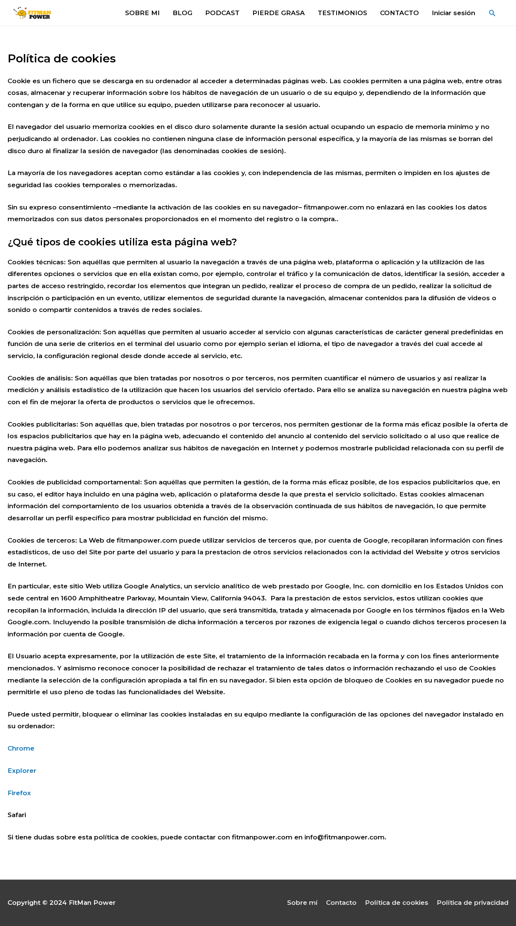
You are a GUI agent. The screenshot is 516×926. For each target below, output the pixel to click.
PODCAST (222, 13)
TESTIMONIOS (342, 13)
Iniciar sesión (453, 13)
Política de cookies (396, 902)
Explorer (22, 770)
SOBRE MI (142, 13)
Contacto (341, 902)
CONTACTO (399, 13)
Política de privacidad (472, 902)
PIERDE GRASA (278, 13)
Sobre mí (302, 902)
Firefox (19, 793)
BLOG (182, 13)
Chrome (21, 748)
